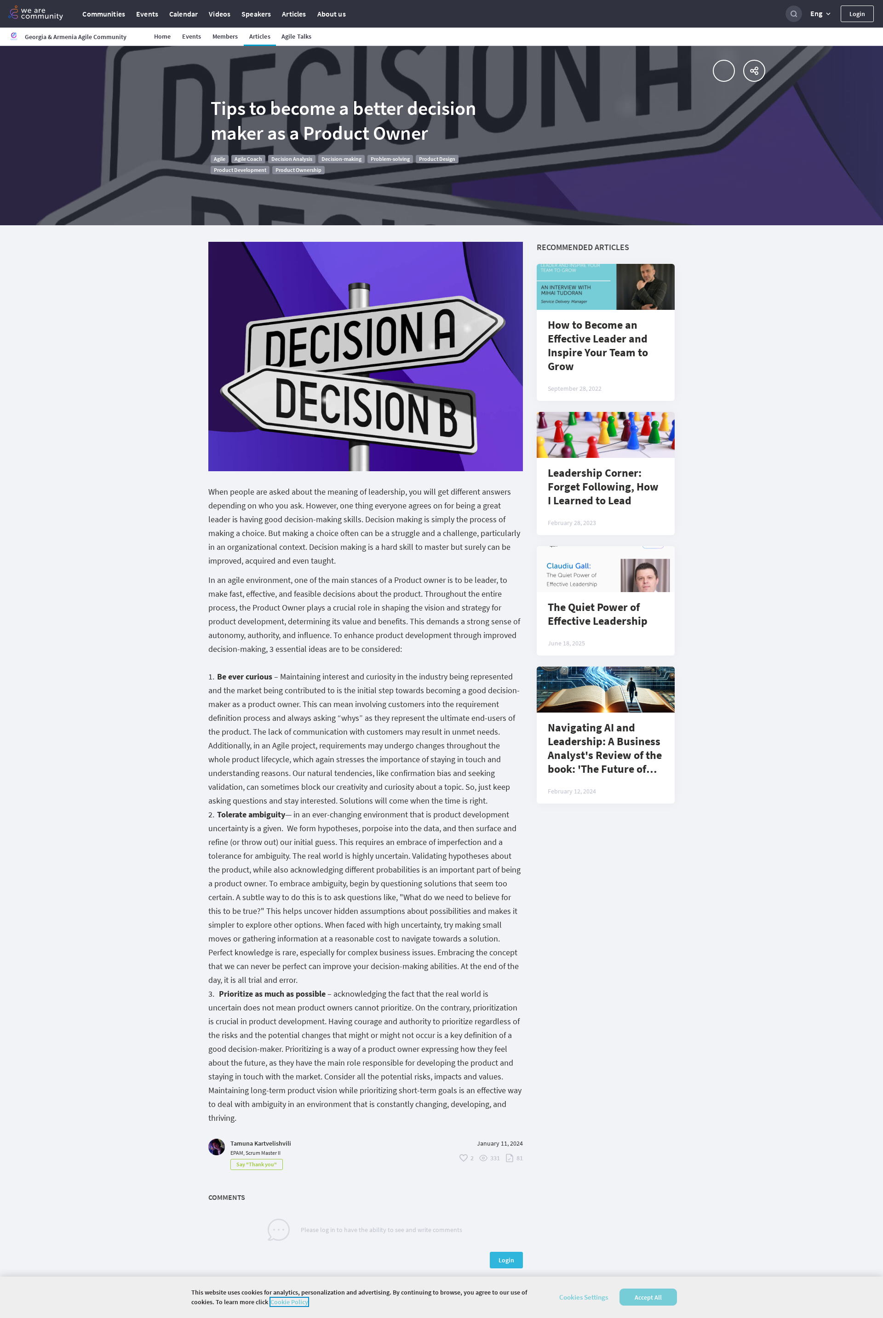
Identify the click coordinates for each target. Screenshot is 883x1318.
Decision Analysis (291, 158)
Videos (219, 13)
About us (331, 13)
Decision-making (341, 158)
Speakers (256, 13)
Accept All (648, 1297)
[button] (821, 14)
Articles (294, 13)
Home (162, 36)
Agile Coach (248, 158)
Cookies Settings (583, 1297)
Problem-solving (390, 158)
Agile (219, 158)
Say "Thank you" (256, 1164)
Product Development (240, 169)
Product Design (437, 158)
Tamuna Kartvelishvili (260, 1143)
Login (857, 14)
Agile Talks (296, 36)
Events (147, 13)
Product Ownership (298, 169)
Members (225, 36)
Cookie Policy (289, 1302)
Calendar (183, 13)
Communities (103, 13)
